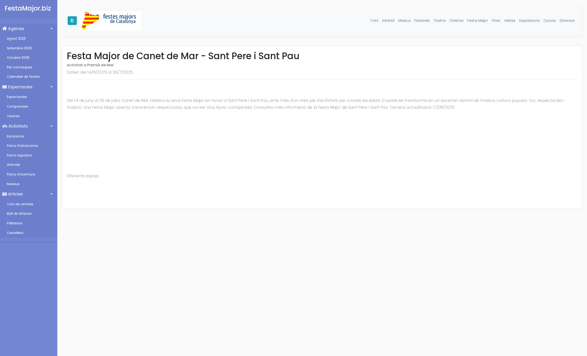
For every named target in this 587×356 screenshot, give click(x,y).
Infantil (388, 20)
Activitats (17, 126)
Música (404, 20)
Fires (496, 20)
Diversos (567, 20)
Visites (509, 20)
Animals (13, 164)
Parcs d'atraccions (22, 145)
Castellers (15, 233)
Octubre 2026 (18, 57)
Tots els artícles (20, 204)
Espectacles (20, 87)
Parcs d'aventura (21, 174)
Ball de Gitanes (19, 213)
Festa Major (477, 20)
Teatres (13, 116)
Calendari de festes (23, 76)
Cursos (549, 20)
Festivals (422, 20)
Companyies (17, 106)
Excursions (15, 136)
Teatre (439, 20)
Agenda (15, 28)
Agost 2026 (16, 38)
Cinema (456, 20)
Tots (374, 20)
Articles (15, 194)
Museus (13, 184)
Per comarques (19, 67)
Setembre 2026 (19, 48)
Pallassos (14, 223)
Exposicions (529, 20)
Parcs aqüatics (19, 155)
